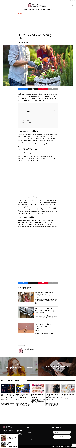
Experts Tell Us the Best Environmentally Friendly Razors (44, 326)
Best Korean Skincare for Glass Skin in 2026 (68, 395)
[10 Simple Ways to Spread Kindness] (19, 366)
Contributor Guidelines (32, 437)
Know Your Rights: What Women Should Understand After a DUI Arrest (7, 396)
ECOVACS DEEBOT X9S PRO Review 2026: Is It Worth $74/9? (22, 396)
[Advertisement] (38, 23)
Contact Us (29, 442)
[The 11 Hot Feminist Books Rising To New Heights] (57, 366)
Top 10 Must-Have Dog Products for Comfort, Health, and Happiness (52, 396)
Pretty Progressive (29, 349)
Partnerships (30, 429)
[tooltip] (67, 1)
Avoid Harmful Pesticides (26, 122)
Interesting (21, 13)
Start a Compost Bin (25, 125)
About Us (29, 439)
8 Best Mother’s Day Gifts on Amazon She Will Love (37, 395)
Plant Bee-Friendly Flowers (26, 120)
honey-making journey (30, 140)
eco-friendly (22, 345)
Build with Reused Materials (26, 124)
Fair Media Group (70, 446)
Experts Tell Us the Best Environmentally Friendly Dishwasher (44, 310)
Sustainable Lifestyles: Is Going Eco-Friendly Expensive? (44, 295)
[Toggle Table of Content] (54, 111)
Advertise (29, 432)
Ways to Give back (31, 434)
